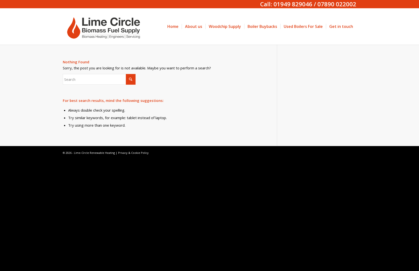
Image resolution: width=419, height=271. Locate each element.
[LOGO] (105, 26)
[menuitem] (173, 26)
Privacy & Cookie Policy (133, 153)
